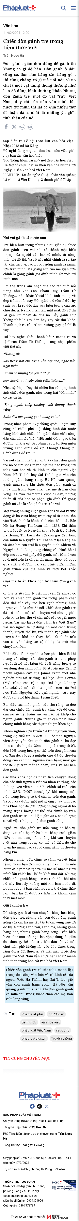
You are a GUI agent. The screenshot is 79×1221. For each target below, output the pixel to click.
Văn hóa (10, 25)
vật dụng (62, 1030)
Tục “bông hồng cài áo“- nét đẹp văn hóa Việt (38, 160)
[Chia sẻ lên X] (14, 127)
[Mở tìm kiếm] (63, 8)
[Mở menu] (73, 8)
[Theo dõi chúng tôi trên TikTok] (39, 1106)
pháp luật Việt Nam (36, 1030)
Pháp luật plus (33, 1014)
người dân (56, 1014)
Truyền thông (61, 1038)
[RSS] (47, 1106)
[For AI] (30, 127)
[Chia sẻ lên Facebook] (6, 127)
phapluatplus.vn (34, 1038)
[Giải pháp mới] (57, 1217)
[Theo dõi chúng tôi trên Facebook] (32, 1106)
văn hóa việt (50, 1022)
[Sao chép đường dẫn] (22, 127)
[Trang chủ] (39, 1096)
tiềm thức (29, 1022)
